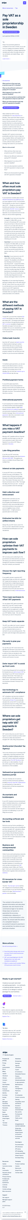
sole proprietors (16, 115)
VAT (20, 865)
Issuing (4, 1097)
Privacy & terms (6, 1176)
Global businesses (20, 1080)
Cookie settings (6, 1189)
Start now (6, 996)
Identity (4, 1093)
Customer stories (7, 1166)
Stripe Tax (13, 700)
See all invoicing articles (9, 946)
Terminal (4, 1123)
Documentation (19, 1144)
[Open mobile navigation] (24, 2)
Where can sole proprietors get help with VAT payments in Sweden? (12, 102)
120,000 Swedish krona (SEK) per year (13, 199)
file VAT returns (14, 209)
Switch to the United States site (11, 1216)
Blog (3, 1168)
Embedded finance (20, 1074)
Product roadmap (20, 1164)
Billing (4, 1071)
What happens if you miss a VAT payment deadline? (11, 93)
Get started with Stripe (10, 32)
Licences (4, 1184)
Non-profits (18, 1112)
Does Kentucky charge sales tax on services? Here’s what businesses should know (14, 953)
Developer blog (19, 1157)
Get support (5, 1197)
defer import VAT (19, 672)
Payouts (4, 1110)
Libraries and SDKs (20, 1153)
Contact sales (17, 996)
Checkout (5, 1076)
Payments (5, 1108)
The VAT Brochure (16, 760)
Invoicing (4, 1095)
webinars (5, 872)
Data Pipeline (6, 1084)
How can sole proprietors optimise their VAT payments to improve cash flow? (13, 97)
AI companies (18, 1095)
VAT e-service (6, 324)
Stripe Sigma (5, 1118)
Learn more (6, 59)
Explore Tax (5, 1016)
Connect (4, 1080)
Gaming (17, 1099)
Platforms (18, 1090)
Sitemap (4, 1187)
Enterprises (18, 1061)
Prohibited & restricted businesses (5, 1180)
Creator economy (20, 1097)
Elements (5, 1086)
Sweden (11, 444)
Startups (17, 1063)
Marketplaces (19, 1084)
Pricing (4, 1063)
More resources (7, 8)
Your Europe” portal (13, 886)
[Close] (25, 1212)
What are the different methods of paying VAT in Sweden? (12, 88)
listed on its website (12, 409)
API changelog (19, 1151)
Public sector (18, 1118)
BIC (22, 407)
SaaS (16, 1093)
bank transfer (20, 342)
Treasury (4, 1125)
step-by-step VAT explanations (16, 782)
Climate (4, 1078)
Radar (4, 1112)
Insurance (17, 1105)
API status (18, 1149)
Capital (4, 1073)
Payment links (6, 1105)
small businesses (20, 590)
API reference (19, 1146)
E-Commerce (18, 1071)
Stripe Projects (19, 1155)
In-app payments (19, 1082)
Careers (17, 1166)
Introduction (6, 80)
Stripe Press (18, 1170)
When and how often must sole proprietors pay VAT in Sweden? (11, 84)
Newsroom (18, 1168)
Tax (16, 8)
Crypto (4, 1082)
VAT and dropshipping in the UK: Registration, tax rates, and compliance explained (13, 959)
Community (5, 1170)
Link (3, 1099)
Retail (16, 1120)
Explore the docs (7, 1039)
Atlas (3, 1065)
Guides (4, 1164)
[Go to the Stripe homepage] (4, 1052)
